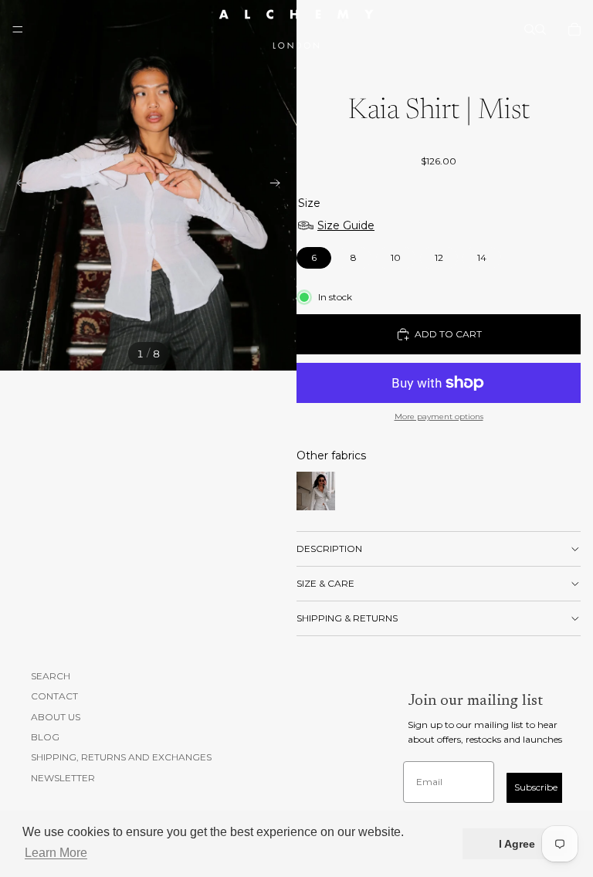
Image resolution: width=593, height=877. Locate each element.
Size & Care (325, 583)
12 (439, 255)
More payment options (439, 416)
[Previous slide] (17, 185)
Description (329, 548)
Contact (54, 696)
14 (482, 255)
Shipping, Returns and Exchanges (121, 757)
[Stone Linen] (315, 491)
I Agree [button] (517, 844)
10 (396, 255)
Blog (45, 737)
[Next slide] (279, 185)
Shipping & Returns (347, 618)
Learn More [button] (56, 852)
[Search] (530, 29)
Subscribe (535, 787)
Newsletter (63, 778)
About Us (55, 716)
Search (50, 676)
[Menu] (18, 29)
